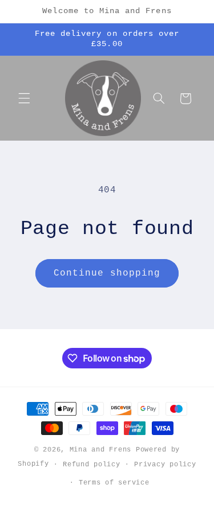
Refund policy (91, 464)
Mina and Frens (100, 449)
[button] (24, 98)
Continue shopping (107, 273)
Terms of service (114, 482)
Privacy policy (165, 464)
